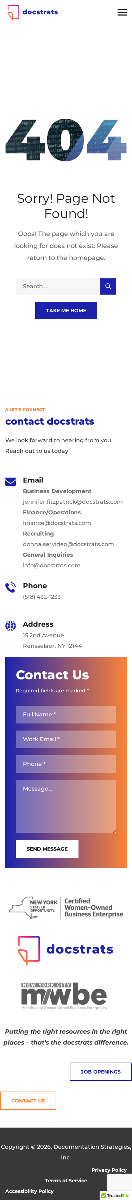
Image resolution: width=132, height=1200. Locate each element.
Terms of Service (66, 1180)
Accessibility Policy (29, 1191)
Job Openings (101, 1072)
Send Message (47, 849)
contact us (28, 1101)
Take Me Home (66, 310)
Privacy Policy (109, 1170)
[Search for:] (66, 286)
